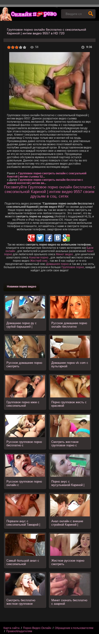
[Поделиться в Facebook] (48, 238)
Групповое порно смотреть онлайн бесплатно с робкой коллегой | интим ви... (45, 181)
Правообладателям (19, 631)
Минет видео (64, 254)
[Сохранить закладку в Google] (66, 238)
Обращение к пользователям (74, 628)
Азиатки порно (38, 257)
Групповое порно (72, 267)
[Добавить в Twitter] (40, 238)
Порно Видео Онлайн (37, 628)
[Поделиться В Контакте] (57, 238)
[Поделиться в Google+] (31, 238)
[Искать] (91, 13)
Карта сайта (11, 628)
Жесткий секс (39, 260)
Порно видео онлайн (29, 14)
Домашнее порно (57, 264)
